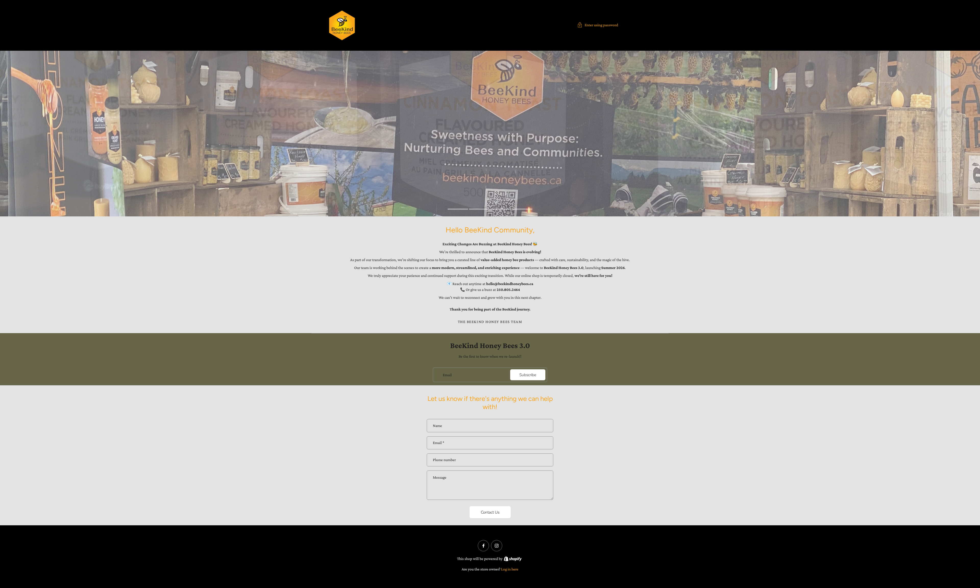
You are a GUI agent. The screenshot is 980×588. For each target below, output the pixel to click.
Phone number (444, 460)
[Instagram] (496, 545)
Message (439, 477)
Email (447, 374)
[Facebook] (483, 545)
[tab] (458, 209)
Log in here (509, 569)
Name (437, 425)
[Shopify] (513, 558)
